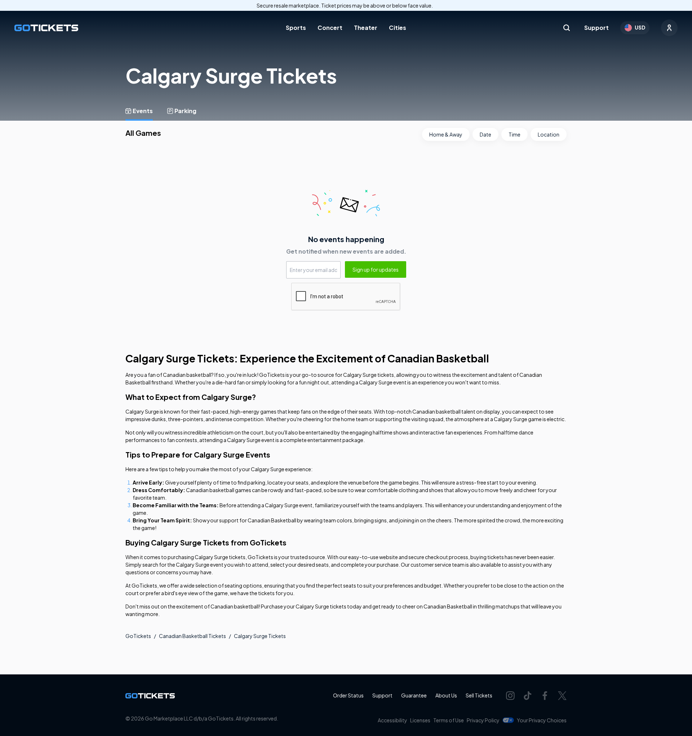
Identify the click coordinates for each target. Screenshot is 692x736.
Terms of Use (448, 720)
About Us (446, 695)
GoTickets (138, 636)
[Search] (566, 28)
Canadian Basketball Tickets (192, 636)
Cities (397, 27)
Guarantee (414, 695)
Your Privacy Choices (542, 720)
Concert (330, 27)
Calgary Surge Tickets (260, 636)
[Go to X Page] (562, 695)
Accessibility (392, 720)
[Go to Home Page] (46, 27)
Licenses (420, 720)
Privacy (483, 720)
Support (596, 27)
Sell (479, 695)
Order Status (348, 695)
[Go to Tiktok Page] (527, 695)
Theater (365, 27)
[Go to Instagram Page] (510, 695)
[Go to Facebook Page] (545, 695)
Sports (296, 27)
